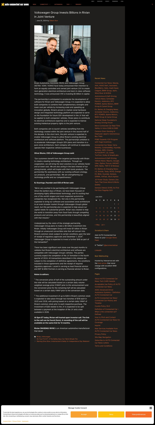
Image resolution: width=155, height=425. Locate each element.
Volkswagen (46, 336)
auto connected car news (17, 4)
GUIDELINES (99, 1)
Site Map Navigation (103, 337)
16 (118, 212)
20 (107, 215)
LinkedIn (98, 250)
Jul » (103, 225)
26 (104, 219)
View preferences (139, 414)
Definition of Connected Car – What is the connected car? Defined (107, 311)
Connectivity (44, 4)
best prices (102, 263)
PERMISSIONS (115, 1)
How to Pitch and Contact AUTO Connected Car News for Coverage (107, 319)
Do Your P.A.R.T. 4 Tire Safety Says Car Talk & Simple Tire (57, 339)
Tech (68, 4)
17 (96, 215)
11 (100, 212)
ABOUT (92, 1)
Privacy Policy (16, 421)
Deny (111, 414)
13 (107, 212)
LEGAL (122, 1)
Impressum (25, 421)
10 (96, 212)
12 (104, 212)
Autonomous (58, 4)
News (34, 4)
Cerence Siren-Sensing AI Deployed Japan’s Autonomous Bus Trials (107, 133)
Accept (84, 414)
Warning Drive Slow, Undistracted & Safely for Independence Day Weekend (63, 341)
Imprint (97, 325)
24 (96, 219)
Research (78, 4)
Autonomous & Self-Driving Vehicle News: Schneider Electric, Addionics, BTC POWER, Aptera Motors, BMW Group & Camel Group (106, 101)
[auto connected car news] (3, 4)
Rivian (39, 336)
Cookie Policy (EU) (102, 306)
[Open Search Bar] (152, 4)
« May (97, 225)
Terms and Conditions (103, 346)
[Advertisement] (108, 42)
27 (107, 219)
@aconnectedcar (111, 245)
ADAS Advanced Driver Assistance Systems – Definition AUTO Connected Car (107, 292)
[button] (151, 408)
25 (100, 219)
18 (100, 215)
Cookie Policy (7, 421)
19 (104, 215)
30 (119, 219)
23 (119, 215)
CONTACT (107, 1)
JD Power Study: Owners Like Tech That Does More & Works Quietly (107, 182)
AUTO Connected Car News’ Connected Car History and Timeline (106, 300)
